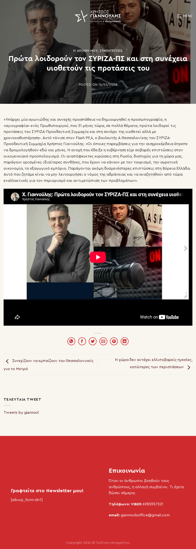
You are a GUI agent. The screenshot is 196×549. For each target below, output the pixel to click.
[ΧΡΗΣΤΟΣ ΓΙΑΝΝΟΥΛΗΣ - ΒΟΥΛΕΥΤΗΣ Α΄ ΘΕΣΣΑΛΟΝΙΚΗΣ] (98, 16)
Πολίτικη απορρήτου (113, 542)
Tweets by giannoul (21, 412)
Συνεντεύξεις (111, 50)
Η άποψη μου (85, 50)
